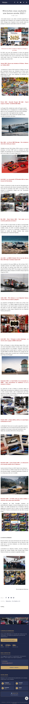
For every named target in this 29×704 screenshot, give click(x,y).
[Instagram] (17, 2)
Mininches (8, 601)
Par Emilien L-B (16, 601)
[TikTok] (23, 2)
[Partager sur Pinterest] (11, 598)
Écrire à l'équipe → (14, 667)
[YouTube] (20, 2)
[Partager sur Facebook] (6, 598)
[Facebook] (14, 2)
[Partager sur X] (8, 598)
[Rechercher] (26, 2)
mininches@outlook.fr (7, 663)
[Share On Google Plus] (14, 598)
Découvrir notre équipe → (9, 640)
